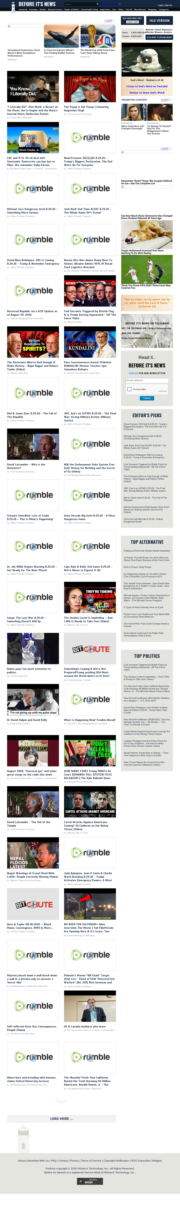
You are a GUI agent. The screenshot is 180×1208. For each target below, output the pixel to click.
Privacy (74, 1160)
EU (26, 676)
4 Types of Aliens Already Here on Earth (143, 607)
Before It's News (37, 3)
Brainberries (12, 60)
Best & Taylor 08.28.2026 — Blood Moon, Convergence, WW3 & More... (30, 926)
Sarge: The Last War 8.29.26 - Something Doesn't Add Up (26, 619)
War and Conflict (107, 271)
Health (43, 9)
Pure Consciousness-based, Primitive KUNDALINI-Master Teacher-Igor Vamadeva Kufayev (87, 366)
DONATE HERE (132, 22)
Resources (97, 475)
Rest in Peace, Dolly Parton (137, 567)
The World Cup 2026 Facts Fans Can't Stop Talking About (98, 51)
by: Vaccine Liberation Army (76, 373)
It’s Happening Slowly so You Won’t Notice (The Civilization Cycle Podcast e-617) (145, 575)
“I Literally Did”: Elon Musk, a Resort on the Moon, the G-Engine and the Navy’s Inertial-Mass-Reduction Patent (32, 110)
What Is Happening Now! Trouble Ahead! (89, 720)
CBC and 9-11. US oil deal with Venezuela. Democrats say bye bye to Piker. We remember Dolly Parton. (31, 161)
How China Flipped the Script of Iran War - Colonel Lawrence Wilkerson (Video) (145, 763)
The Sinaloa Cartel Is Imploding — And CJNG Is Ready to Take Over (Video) (88, 619)
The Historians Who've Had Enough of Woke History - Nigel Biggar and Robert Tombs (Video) (32, 366)
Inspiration (105, 9)
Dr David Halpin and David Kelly (27, 720)
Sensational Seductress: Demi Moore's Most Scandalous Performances (24, 53)
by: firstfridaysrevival (16, 986)
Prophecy (87, 168)
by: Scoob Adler (14, 117)
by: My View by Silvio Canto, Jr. (21, 168)
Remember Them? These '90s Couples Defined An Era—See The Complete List (146, 182)
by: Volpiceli (12, 318)
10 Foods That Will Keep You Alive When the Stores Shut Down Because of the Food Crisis (146, 558)
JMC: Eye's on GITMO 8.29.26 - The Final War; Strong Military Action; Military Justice (90, 417)
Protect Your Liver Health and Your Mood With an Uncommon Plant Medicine (146, 615)
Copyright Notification (116, 1160)
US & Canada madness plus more (85, 1026)
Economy (33, 9)
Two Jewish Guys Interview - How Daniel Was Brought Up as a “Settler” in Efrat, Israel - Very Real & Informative (146, 586)
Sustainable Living (89, 9)
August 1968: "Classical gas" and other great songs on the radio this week (32, 772)
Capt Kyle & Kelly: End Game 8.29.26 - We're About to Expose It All (88, 568)
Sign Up (168, 5)
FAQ (53, 1160)
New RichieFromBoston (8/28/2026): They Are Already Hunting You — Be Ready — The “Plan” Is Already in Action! (147, 722)
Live (114, 9)
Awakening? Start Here (37, 986)
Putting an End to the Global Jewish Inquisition (147, 551)
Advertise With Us (38, 1160)
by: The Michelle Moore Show (77, 475)
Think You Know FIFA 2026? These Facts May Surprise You (146, 287)
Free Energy (89, 935)
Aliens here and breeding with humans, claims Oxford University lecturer (31, 1079)
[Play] (147, 60)
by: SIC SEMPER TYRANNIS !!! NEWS (81, 271)
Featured (23, 9)
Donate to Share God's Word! (147, 92)
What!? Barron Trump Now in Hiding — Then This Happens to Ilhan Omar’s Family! (146, 754)
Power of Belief (72, 9)
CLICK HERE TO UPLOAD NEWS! (159, 37)
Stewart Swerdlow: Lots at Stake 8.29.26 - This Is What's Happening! (30, 517)
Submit (147, 398)
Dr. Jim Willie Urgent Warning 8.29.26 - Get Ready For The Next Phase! (32, 568)
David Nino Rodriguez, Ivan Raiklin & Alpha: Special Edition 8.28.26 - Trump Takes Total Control (146, 710)
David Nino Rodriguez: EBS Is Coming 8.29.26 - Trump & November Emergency (33, 261)
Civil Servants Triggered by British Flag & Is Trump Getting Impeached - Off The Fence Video (90, 314)
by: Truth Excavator (72, 114)
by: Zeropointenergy (73, 680)
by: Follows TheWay (16, 931)
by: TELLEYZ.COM (72, 723)
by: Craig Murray (14, 723)
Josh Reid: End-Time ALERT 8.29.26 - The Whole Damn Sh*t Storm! (87, 210)
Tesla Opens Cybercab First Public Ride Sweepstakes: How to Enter (144, 634)
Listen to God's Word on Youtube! (147, 86)
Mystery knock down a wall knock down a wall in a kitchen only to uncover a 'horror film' (32, 979)
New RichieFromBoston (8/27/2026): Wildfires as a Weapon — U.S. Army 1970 (146, 699)
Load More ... (61, 1118)
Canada (87, 680)
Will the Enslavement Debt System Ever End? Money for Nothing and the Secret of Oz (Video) (89, 468)
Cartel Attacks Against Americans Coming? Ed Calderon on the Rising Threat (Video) (86, 825)
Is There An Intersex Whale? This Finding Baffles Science (59, 51)
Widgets (157, 1160)
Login (160, 5)
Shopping (152, 9)
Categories (164, 9)
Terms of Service (91, 1160)
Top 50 (129, 9)
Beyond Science (55, 9)
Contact (63, 1160)
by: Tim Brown (13, 1033)
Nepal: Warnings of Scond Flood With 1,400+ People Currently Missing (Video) (32, 875)
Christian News (28, 1033)
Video (120, 9)
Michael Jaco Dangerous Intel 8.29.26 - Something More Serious (32, 210)
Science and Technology (30, 880)
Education (23, 373)
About (21, 1160)
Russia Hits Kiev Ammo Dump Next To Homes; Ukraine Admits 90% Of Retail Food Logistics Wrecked (88, 263)
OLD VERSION (160, 21)
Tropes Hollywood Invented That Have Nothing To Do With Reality (142, 252)
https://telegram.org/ (160, 328)
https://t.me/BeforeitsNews (136, 338)
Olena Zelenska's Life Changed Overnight (132, 127)
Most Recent (140, 9)
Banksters (88, 782)
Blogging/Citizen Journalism (31, 318)
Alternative (27, 117)
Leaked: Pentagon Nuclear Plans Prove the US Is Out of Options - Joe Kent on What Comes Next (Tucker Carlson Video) (145, 743)
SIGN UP (133, 373)
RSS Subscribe (140, 1160)
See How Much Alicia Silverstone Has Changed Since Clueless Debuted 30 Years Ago (147, 217)
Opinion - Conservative (46, 168)
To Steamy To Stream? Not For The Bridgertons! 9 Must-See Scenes (159, 130)
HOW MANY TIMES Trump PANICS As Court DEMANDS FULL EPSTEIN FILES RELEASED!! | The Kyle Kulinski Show (88, 774)
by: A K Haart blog (15, 676)
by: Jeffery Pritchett (72, 168)
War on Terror (82, 625)
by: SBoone (69, 322)
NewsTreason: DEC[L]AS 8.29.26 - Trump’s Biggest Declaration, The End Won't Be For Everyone (88, 161)
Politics (79, 322)
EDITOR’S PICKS (147, 415)
